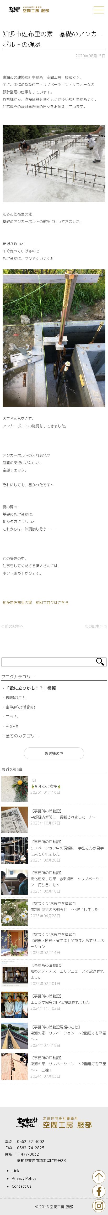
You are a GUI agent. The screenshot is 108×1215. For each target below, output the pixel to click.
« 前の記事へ (12, 626)
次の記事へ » (96, 626)
